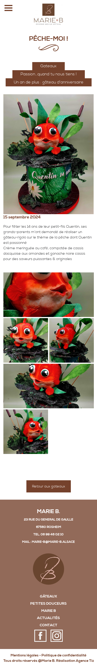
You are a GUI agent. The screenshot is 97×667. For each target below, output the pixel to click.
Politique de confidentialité (64, 655)
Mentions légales (25, 655)
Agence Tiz (85, 660)
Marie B (48, 611)
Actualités (48, 618)
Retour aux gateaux (48, 486)
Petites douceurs (48, 603)
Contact (48, 625)
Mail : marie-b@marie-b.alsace (48, 542)
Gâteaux (48, 596)
